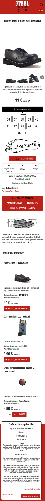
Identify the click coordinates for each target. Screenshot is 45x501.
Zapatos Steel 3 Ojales (12, 191)
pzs (9, 414)
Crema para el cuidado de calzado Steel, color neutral (21, 369)
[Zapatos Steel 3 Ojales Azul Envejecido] (22, 47)
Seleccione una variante (17, 308)
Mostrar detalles (8, 494)
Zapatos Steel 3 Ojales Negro (16, 263)
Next (42, 77)
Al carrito (27, 158)
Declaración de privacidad (32, 489)
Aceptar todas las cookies (30, 496)
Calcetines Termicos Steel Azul (17, 316)
